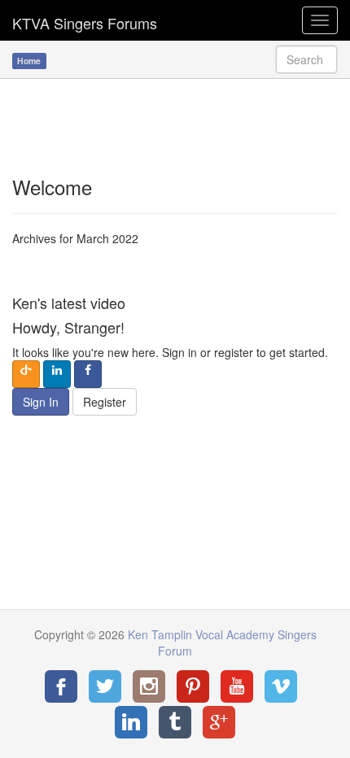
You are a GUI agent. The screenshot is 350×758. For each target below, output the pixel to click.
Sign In (41, 402)
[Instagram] (149, 686)
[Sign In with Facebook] (88, 374)
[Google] (219, 722)
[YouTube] (237, 686)
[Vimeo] (281, 686)
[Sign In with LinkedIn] (57, 374)
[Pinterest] (193, 686)
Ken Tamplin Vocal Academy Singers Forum (84, 20)
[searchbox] (307, 59)
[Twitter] (105, 686)
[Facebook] (61, 686)
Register (104, 402)
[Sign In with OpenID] (26, 374)
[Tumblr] (175, 722)
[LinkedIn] (131, 722)
